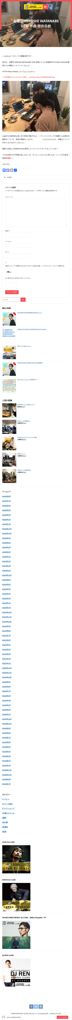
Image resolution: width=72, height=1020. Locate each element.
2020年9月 (7, 682)
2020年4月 (7, 700)
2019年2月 (7, 761)
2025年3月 (7, 557)
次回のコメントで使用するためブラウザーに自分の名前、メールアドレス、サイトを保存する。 (35, 266)
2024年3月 (7, 561)
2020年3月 (7, 705)
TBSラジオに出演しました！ (24, 346)
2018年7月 (7, 784)
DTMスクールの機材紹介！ (24, 421)
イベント (6, 799)
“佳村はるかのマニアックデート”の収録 (27, 437)
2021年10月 (7, 622)
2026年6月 (7, 506)
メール (8, 241)
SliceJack (58, 1014)
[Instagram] (41, 1007)
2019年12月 (7, 719)
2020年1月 (7, 714)
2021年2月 (7, 659)
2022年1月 (7, 608)
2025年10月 (7, 533)
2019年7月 (7, 738)
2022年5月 (7, 589)
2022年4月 (7, 594)
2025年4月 (7, 552)
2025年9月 (7, 538)
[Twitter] (36, 1007)
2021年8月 (7, 631)
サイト (7, 252)
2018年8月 (7, 779)
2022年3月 (7, 598)
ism (8, 1017)
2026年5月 (7, 510)
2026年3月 (7, 520)
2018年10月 (7, 775)
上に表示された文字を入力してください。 (18, 278)
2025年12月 (7, 529)
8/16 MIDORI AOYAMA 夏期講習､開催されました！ (29, 312)
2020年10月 (7, 677)
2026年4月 (7, 515)
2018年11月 (7, 770)
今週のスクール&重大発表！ (24, 470)
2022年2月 (7, 603)
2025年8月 (7, 543)
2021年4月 (7, 649)
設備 (4, 832)
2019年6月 (7, 742)
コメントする (62, 1017)
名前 (7, 231)
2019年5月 (7, 747)
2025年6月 (7, 547)
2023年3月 (7, 571)
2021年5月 (7, 645)
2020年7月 (7, 691)
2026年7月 (7, 501)
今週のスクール (8, 813)
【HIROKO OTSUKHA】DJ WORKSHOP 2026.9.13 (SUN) (31, 329)
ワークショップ (8, 808)
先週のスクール (21, 453)
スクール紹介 (8, 804)
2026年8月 (7, 496)
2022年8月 (7, 580)
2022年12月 (7, 575)
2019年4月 (7, 752)
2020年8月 (7, 687)
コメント (9, 197)
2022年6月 (7, 584)
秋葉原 (5, 827)
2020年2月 (7, 710)
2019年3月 (7, 756)
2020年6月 (7, 696)
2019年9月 (7, 728)
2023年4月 (7, 566)
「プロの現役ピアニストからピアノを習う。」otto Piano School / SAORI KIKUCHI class (28, 77)
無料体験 (7, 158)
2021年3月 (7, 654)
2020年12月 (7, 668)
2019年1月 (7, 765)
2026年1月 (7, 524)
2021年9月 (7, 626)
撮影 (4, 818)
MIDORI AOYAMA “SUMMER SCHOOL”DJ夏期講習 (29, 362)
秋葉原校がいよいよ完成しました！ (26, 404)
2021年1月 (7, 663)
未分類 (9, 177)
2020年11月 (7, 673)
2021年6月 (7, 640)
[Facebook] (31, 1007)
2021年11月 (7, 617)
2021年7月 (7, 636)
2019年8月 (7, 733)
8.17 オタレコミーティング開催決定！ (26, 379)
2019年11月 (7, 724)
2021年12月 (7, 612)
